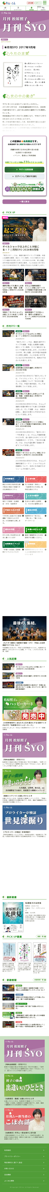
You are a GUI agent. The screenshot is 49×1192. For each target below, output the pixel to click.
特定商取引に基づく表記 (13, 1162)
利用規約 (7, 1150)
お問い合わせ (9, 1168)
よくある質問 (9, 1181)
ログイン (38, 3)
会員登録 (30, 3)
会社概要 (7, 1175)
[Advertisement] (24, 587)
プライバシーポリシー (12, 1156)
